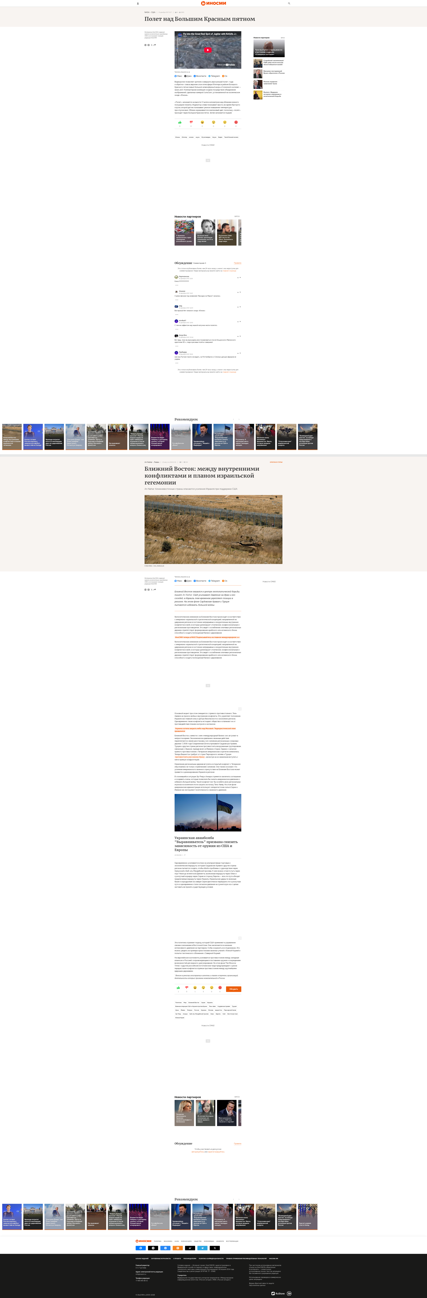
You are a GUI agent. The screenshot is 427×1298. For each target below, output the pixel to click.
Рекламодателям (189, 1258)
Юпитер (184, 137)
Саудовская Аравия (224, 1006)
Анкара (185, 1014)
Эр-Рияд (178, 1014)
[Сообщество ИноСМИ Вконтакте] (165, 1248)
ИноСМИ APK (273, 1258)
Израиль (210, 1002)
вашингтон (218, 1010)
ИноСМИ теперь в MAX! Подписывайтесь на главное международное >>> (207, 637)
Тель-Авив (212, 1006)
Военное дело (186, 1241)
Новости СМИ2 (207, 145)
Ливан (156, 462)
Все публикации (232, 1241)
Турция (234, 1006)
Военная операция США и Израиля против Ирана (191, 1006)
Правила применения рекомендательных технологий (246, 1258)
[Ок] (224, 76)
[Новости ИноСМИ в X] (215, 1248)
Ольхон (182, 291)
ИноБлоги (220, 1241)
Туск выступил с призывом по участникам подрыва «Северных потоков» (268, 52)
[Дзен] (187, 76)
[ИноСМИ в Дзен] (153, 1248)
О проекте (177, 1258)
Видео (220, 137)
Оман (212, 1014)
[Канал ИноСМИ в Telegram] (202, 1248)
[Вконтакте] (200, 76)
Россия (196, 1010)
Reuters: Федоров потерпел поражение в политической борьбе (272, 94)
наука (197, 137)
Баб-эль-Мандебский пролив (199, 1014)
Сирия (203, 1002)
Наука (214, 137)
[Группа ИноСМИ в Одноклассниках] (178, 1248)
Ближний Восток (193, 1002)
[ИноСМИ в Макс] (141, 1248)
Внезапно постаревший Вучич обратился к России (274, 72)
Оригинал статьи (276, 462)
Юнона (177, 137)
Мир (185, 1002)
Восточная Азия (233, 1014)
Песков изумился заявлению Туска (270, 83)
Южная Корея (179, 1018)
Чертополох (184, 276)
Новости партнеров (269, 37)
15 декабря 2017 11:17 (165, 12)
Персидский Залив (230, 1010)
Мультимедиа (205, 137)
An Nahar (148, 462)
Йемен (183, 1010)
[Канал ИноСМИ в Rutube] (190, 1248)
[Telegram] (214, 76)
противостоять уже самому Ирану (189, 757)
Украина (203, 1010)
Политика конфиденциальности (211, 1258)
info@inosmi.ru (141, 1274)
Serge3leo (183, 335)
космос (191, 137)
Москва (210, 1010)
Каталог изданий (142, 1258)
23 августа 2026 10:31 (169, 462)
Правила (237, 263)
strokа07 (182, 321)
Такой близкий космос (231, 137)
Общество (198, 1241)
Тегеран (189, 1010)
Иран (177, 1010)
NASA (147, 12)
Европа (218, 1014)
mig (180, 306)
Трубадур (183, 352)
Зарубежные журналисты (161, 1258)
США (153, 12)
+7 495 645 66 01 (142, 1281)
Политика (178, 1002)
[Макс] (178, 76)
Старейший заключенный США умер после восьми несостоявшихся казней (274, 62)
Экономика (168, 1241)
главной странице (229, 271)
